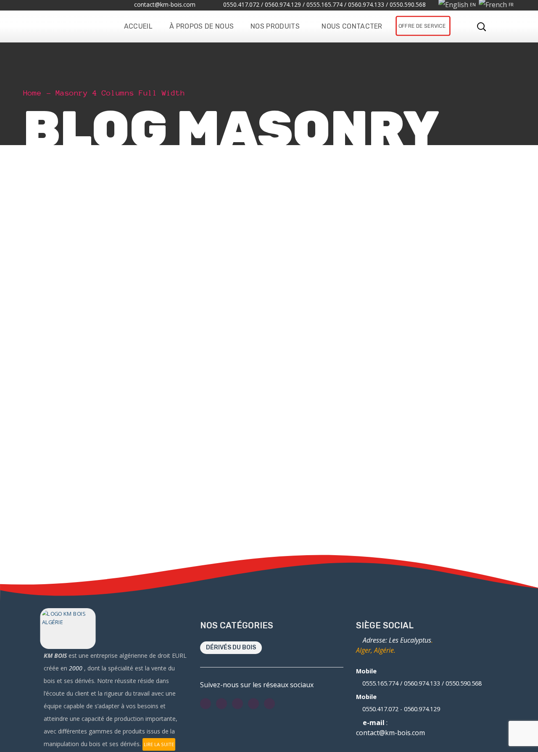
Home (32, 93)
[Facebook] (205, 703)
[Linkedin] (253, 703)
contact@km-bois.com (390, 732)
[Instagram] (237, 703)
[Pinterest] (269, 703)
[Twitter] (221, 703)
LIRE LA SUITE (159, 744)
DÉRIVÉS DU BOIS (231, 647)
